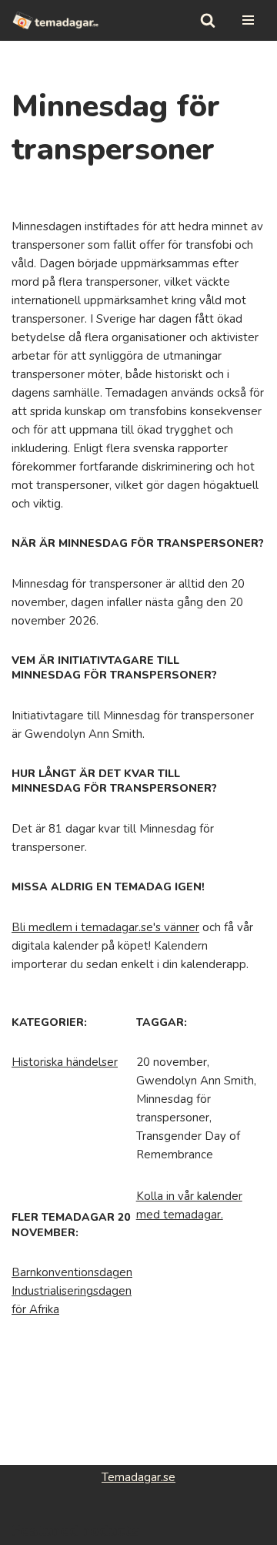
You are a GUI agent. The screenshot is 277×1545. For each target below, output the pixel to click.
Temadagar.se (138, 1477)
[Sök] (207, 20)
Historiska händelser (65, 1062)
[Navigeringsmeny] (248, 20)
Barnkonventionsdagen (72, 1272)
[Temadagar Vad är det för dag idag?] (56, 20)
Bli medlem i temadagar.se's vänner (105, 927)
